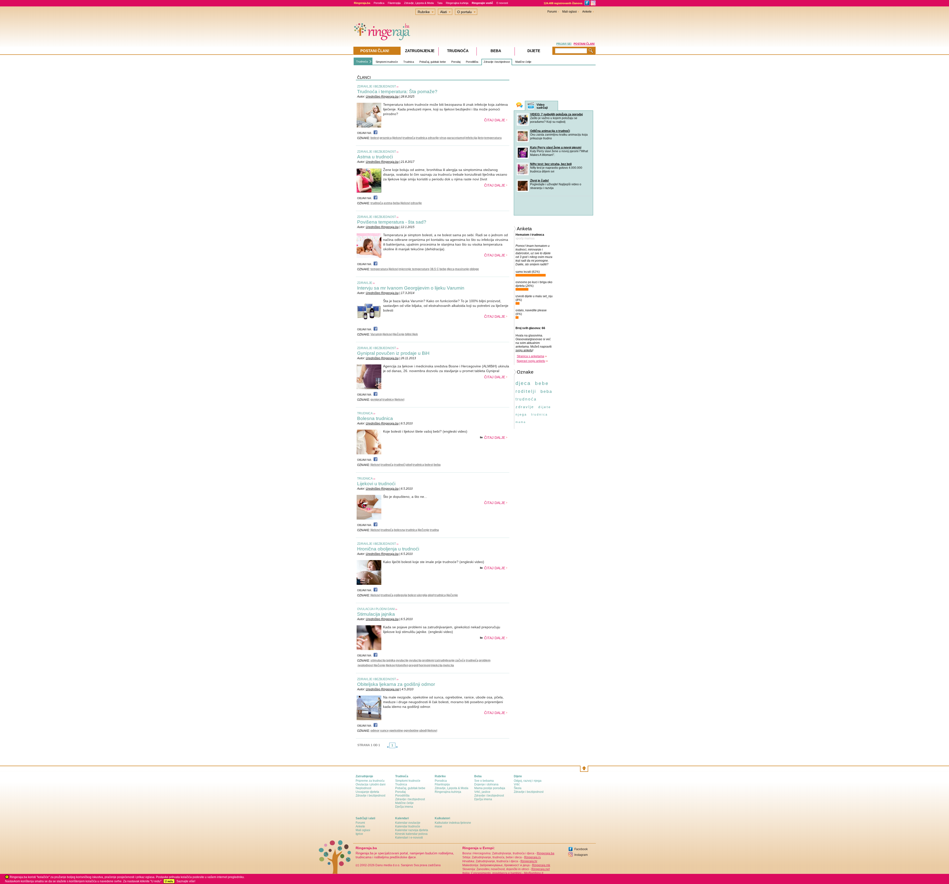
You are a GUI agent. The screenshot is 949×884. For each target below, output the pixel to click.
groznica (386, 138)
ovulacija (415, 660)
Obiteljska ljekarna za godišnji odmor (396, 684)
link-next (397, 746)
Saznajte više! (185, 881)
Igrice (359, 834)
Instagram (581, 855)
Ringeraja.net (540, 869)
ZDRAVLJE (364, 283)
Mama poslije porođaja (489, 788)
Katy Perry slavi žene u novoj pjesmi (555, 147)
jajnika (390, 660)
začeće (460, 660)
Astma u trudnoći (375, 156)
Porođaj (455, 61)
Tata (439, 2)
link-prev (387, 746)
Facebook (581, 849)
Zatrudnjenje (419, 51)
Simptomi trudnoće (387, 61)
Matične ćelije (523, 61)
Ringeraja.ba (545, 853)
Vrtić (517, 784)
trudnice (388, 399)
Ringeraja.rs (532, 857)
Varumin (376, 334)
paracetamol (456, 138)
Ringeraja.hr (528, 861)
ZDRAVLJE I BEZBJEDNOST (376, 86)
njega (521, 414)
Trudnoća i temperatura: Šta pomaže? (397, 91)
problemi (428, 660)
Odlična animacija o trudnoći (550, 131)
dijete (544, 407)
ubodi (423, 730)
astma (388, 203)
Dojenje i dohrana (486, 784)
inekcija (448, 665)
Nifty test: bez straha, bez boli (551, 164)
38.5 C (434, 269)
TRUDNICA (365, 413)
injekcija (437, 665)
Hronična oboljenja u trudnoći (388, 548)
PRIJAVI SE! (564, 43)
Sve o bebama (484, 780)
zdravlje (433, 138)
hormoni (425, 665)
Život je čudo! (539, 180)
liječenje (399, 334)
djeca (450, 269)
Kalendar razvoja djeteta (411, 830)
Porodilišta (472, 61)
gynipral (376, 399)
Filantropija (394, 2)
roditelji (526, 391)
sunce (384, 730)
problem (485, 660)
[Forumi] (519, 106)
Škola (517, 788)
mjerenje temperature (414, 269)
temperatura (493, 138)
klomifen (402, 665)
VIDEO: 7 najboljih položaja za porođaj (556, 114)
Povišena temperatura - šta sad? (391, 222)
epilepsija (400, 595)
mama (521, 422)
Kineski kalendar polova (411, 834)
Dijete (533, 51)
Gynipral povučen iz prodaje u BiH (393, 353)
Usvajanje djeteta (367, 792)
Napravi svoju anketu (531, 361)
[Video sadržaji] (531, 106)
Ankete (587, 11)
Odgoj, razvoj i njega (527, 780)
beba (396, 203)
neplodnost (365, 665)
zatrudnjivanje (445, 660)
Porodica (379, 2)
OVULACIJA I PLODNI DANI (376, 609)
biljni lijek (411, 334)
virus (443, 138)
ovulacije (402, 660)
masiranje (462, 269)
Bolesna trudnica (375, 418)
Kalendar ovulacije (407, 822)
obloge (474, 269)
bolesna (399, 530)
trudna (434, 530)
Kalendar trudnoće (407, 826)
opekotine (396, 730)
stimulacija (378, 660)
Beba (496, 51)
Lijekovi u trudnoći (376, 483)
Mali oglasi (569, 11)
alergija (422, 595)
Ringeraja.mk (541, 865)
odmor (375, 730)
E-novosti (502, 2)
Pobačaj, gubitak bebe (432, 61)
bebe (442, 269)
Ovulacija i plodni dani (371, 784)
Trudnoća (362, 61)
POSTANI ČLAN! (584, 43)
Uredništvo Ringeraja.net (382, 689)
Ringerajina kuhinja (457, 2)
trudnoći (400, 464)
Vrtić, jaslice (482, 792)
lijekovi (397, 138)
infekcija (471, 138)
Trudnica (408, 61)
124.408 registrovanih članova (563, 3)
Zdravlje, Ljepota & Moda (419, 2)
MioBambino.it (533, 873)
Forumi (552, 11)
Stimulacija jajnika (376, 614)
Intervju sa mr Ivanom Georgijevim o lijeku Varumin (410, 288)
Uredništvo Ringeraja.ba (382, 96)
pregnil (413, 665)
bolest (374, 138)
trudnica (421, 138)
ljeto (481, 138)
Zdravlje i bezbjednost (497, 61)
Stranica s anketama (530, 356)
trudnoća (409, 138)
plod (409, 464)
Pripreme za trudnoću (370, 780)
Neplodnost (363, 788)
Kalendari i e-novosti (409, 837)
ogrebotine (411, 730)
